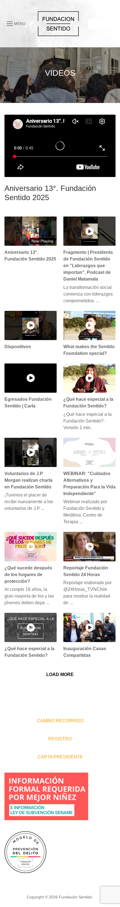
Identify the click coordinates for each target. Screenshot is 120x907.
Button (100, 23)
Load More (60, 674)
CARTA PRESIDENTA (60, 756)
